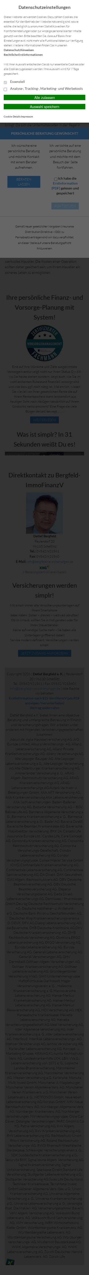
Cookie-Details (12, 116)
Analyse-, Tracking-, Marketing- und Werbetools (46, 89)
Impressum (27, 116)
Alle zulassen (44, 97)
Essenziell (17, 82)
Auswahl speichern (44, 106)
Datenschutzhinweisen (19, 50)
